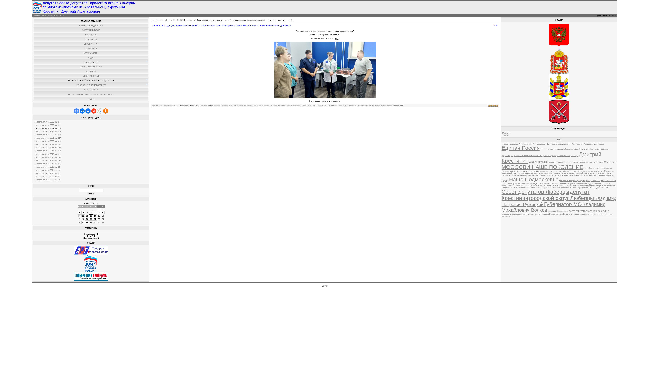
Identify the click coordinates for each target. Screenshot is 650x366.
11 (83, 216)
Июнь (168, 20)
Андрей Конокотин (604, 168)
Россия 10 (574, 171)
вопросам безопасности (558, 211)
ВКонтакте (506, 133)
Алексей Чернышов (606, 171)
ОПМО (592, 188)
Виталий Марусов (548, 173)
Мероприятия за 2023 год (46, 131)
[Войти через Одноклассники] (105, 111)
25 (83, 222)
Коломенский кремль (588, 171)
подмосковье (566, 144)
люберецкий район (570, 149)
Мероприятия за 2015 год (46, 157)
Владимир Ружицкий (539, 162)
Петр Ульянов (519, 173)
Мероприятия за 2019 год (46, 144)
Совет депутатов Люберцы (347, 105)
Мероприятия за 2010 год (46, 173)
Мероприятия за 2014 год (46, 160)
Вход (56, 15)
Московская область (533, 156)
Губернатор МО (306, 105)
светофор (599, 144)
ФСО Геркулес (610, 162)
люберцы (598, 149)
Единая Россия (386, 105)
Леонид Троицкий (596, 162)
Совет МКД (605, 184)
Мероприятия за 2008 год (46, 180)
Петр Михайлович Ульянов (537, 214)
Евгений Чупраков (606, 175)
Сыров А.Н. (546, 188)
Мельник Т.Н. (533, 186)
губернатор (555, 144)
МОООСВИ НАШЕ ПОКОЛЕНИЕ (325, 105)
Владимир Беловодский (576, 184)
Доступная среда (566, 181)
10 (79, 216)
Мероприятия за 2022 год (46, 135)
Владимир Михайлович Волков (369, 105)
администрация (555, 149)
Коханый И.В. (535, 188)
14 (95, 216)
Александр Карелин (579, 188)
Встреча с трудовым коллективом (577, 214)
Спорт (504, 188)
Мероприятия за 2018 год (46, 148)
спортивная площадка (605, 186)
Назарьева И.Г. (515, 144)
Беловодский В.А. (544, 171)
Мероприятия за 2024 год (46, 128)
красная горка (549, 156)
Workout (542, 184)
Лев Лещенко (577, 144)
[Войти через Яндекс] (93, 111)
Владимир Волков (603, 173)
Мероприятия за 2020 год (46, 141)
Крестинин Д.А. (586, 149)
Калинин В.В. (523, 188)
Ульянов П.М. (507, 175)
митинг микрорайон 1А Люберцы (542, 175)
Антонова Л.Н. (521, 186)
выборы (505, 144)
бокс (596, 175)
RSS (62, 15)
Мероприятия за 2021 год (46, 138)
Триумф (505, 181)
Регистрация (47, 15)
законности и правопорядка (513, 214)
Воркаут (552, 162)
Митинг (566, 171)
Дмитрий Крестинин (221, 105)
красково (544, 149)
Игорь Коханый (586, 175)
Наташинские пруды (529, 184)
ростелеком (566, 188)
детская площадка (588, 186)
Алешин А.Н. (589, 144)
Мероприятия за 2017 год (46, 151)
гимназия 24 (598, 214)
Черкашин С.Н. (517, 156)
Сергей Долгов (590, 168)
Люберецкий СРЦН (594, 181)
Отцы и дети (579, 181)
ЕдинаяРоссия (601, 188)
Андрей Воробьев (564, 162)
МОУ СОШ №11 (566, 186)
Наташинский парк (580, 162)
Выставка (556, 188)
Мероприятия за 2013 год (46, 164)
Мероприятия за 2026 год (46, 122)
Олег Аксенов (562, 173)
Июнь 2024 (91, 203)
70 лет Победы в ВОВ (549, 186)
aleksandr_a (204, 105)
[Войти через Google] (99, 111)
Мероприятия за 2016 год (46, 154)
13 (91, 216)
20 (91, 219)
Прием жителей (556, 214)
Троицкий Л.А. (561, 156)
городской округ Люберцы (268, 105)
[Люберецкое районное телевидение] (91, 254)
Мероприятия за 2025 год (46, 125)
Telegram (505, 135)
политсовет (558, 171)
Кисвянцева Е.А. (509, 171)
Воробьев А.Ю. (543, 144)
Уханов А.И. (512, 188)
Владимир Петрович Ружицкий (289, 105)
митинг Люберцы (521, 175)
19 (87, 219)
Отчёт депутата (513, 184)
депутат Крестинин (236, 105)
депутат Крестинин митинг (568, 175)
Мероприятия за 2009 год (46, 177)
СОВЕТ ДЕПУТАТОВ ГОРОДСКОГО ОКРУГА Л (589, 211)
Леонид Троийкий (576, 173)
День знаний (507, 173)
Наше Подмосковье (251, 105)
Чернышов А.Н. (508, 186)
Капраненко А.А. (529, 144)
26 (87, 222)
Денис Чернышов (532, 173)
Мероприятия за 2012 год (46, 167)
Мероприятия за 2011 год (46, 170)
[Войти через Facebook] (88, 111)
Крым (504, 184)
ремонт (576, 186)
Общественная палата (556, 184)
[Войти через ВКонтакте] (82, 111)
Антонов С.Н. (589, 173)
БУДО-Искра (572, 156)
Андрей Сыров (593, 184)
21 (95, 219)
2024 (162, 20)
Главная (36, 15)
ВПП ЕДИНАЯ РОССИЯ (526, 171)
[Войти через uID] (76, 111)
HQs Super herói (609, 181)
